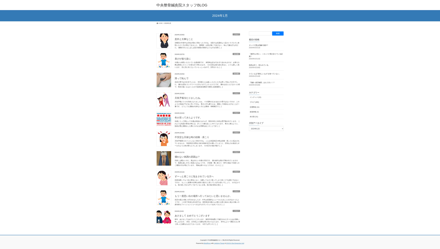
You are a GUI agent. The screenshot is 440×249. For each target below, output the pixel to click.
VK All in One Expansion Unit (235, 243)
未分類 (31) (254, 117)
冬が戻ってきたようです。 (188, 117)
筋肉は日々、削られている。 (259, 65)
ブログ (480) (254, 102)
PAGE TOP (428, 240)
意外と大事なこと (184, 39)
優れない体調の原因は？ (187, 157)
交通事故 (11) (254, 107)
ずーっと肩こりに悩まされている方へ (194, 176)
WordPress (207, 243)
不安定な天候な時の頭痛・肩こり (192, 137)
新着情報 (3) (254, 112)
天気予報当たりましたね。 (188, 98)
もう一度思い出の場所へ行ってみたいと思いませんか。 (203, 196)
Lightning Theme (219, 243)
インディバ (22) (255, 97)
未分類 (236, 54)
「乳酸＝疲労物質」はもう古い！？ (262, 82)
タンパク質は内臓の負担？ (258, 45)
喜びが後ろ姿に (183, 58)
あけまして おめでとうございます (192, 215)
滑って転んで (181, 78)
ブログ (236, 34)
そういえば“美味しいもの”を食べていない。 (265, 74)
